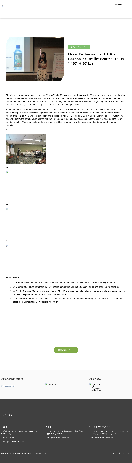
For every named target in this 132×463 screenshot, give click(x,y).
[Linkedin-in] (18, 415)
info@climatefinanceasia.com (14, 442)
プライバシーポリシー (121, 453)
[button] (124, 14)
